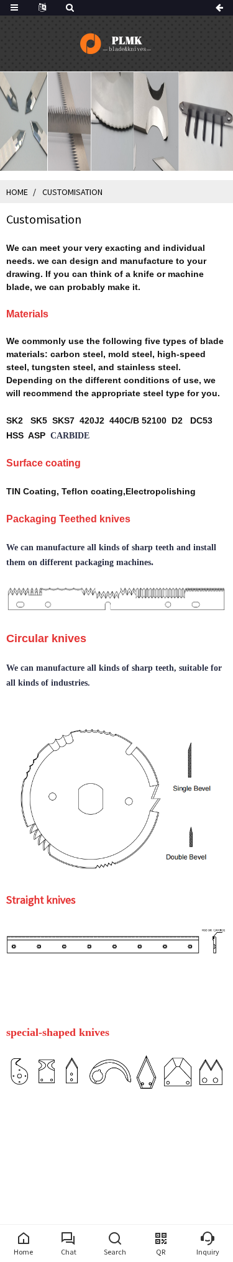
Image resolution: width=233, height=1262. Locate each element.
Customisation (72, 191)
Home (17, 191)
